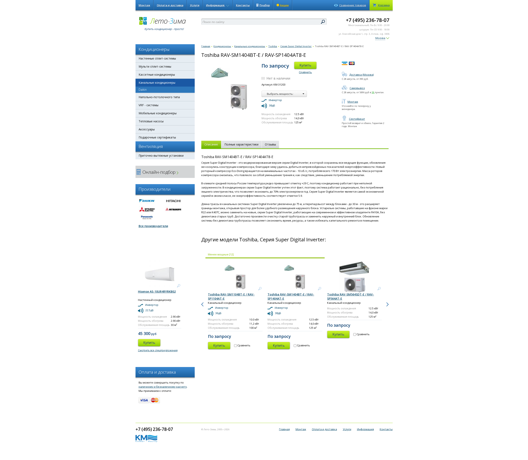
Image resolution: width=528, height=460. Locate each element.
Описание (211, 144)
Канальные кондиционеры (157, 83)
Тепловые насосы (151, 121)
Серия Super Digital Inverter (296, 46)
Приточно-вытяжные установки (161, 155)
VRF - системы (148, 105)
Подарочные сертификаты (157, 137)
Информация (215, 5)
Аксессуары (147, 129)
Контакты (243, 5)
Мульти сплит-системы (155, 66)
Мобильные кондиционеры (158, 113)
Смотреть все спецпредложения (158, 350)
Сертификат (357, 119)
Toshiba (272, 46)
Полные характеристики (241, 144)
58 (373, 92)
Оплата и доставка (170, 5)
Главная (205, 46)
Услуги (194, 5)
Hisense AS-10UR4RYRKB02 (157, 291)
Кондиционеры (222, 46)
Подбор (264, 5)
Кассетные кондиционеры (157, 74)
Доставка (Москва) (361, 74)
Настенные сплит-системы (157, 58)
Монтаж (144, 5)
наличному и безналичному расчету (163, 386)
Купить (305, 65)
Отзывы (270, 144)
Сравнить (305, 72)
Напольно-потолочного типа (159, 97)
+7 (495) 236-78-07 (367, 20)
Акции (284, 5)
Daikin (143, 90)
